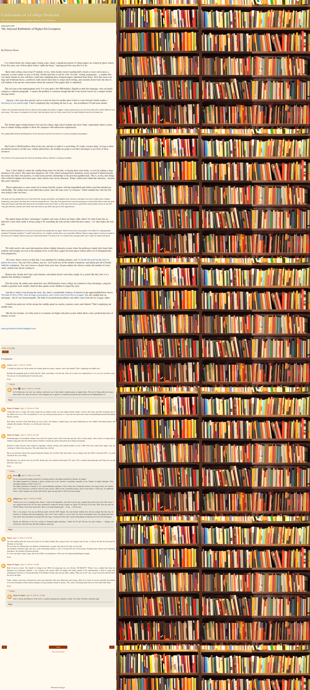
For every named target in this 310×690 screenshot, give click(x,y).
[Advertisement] (58, 7)
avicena (9, 365)
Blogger (62, 687)
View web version (58, 652)
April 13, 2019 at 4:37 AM (29, 408)
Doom (15, 388)
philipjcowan (18, 498)
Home (58, 647)
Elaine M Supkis (13, 408)
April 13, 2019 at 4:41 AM (29, 435)
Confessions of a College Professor (30, 15)
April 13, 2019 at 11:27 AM (30, 475)
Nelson (9, 538)
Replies (12, 384)
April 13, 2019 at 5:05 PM (32, 498)
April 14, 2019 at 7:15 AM (35, 595)
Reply (9, 379)
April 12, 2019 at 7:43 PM (22, 365)
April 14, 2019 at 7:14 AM (29, 564)
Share (5, 352)
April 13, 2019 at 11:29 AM (30, 388)
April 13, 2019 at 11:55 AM (22, 538)
